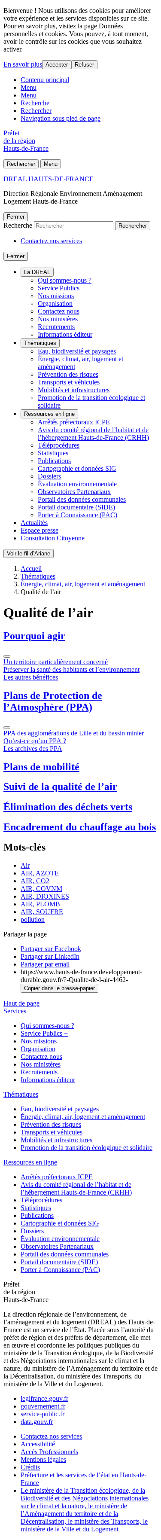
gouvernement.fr (43, 1406)
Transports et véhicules (69, 382)
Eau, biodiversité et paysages (77, 351)
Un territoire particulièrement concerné (55, 661)
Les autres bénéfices (30, 677)
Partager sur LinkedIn (50, 956)
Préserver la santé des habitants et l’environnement (71, 669)
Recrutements (56, 326)
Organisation (55, 303)
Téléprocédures (58, 445)
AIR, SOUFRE (42, 911)
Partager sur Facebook (51, 948)
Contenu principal (45, 79)
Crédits (30, 1467)
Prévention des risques (68, 374)
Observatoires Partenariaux (74, 491)
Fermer (15, 216)
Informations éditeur (65, 334)
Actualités (34, 522)
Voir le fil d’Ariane (28, 553)
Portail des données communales (82, 499)
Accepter (57, 64)
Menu (28, 87)
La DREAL (37, 272)
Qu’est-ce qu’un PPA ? (34, 740)
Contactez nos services (51, 240)
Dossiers (49, 476)
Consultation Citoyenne (53, 538)
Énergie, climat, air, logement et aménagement (83, 584)
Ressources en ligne (49, 414)
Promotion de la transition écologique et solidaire (86, 1147)
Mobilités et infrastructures (73, 389)
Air (25, 865)
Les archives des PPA (32, 748)
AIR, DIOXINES (45, 896)
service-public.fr (42, 1414)
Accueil (31, 568)
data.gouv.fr (37, 1421)
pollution (33, 919)
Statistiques (53, 453)
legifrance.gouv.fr (44, 1398)
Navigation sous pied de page (60, 118)
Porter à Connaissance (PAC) (77, 514)
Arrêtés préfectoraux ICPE (74, 422)
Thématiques (40, 343)
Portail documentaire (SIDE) (76, 507)
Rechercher (36, 110)
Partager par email (45, 964)
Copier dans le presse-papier (59, 988)
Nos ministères (58, 319)
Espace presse (39, 530)
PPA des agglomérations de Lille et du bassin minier (73, 733)
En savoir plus (22, 64)
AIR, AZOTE (40, 873)
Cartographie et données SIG (77, 468)
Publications (54, 460)
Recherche (35, 103)
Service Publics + (61, 288)
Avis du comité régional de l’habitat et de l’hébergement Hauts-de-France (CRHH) (93, 433)
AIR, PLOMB (40, 904)
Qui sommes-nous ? (64, 280)
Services (14, 1011)
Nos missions (56, 295)
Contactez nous (58, 311)
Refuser (84, 64)
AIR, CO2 (35, 880)
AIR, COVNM (41, 888)
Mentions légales (43, 1459)
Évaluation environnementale (77, 484)
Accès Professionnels (49, 1451)
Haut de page (21, 1003)
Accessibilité (38, 1444)
